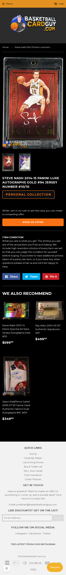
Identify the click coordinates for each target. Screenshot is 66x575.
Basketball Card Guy (35, 556)
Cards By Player (33, 458)
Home (5, 47)
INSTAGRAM (48, 544)
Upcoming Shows (33, 462)
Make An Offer (33, 222)
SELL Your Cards (33, 470)
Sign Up (58, 518)
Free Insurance (33, 475)
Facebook (35, 533)
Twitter (47, 533)
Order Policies (33, 479)
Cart (61, 3)
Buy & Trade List (33, 466)
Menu (9, 3)
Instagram (21, 533)
